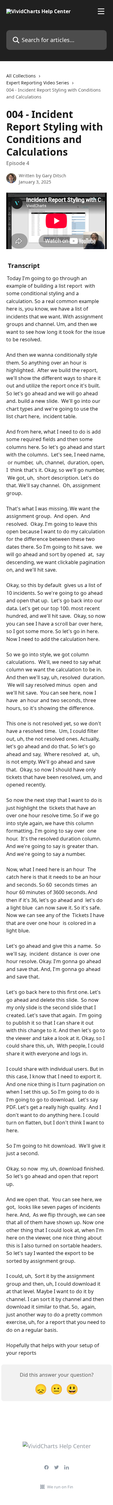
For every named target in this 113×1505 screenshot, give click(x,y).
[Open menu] (101, 11)
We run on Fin (60, 1487)
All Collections (21, 76)
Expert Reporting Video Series (37, 83)
